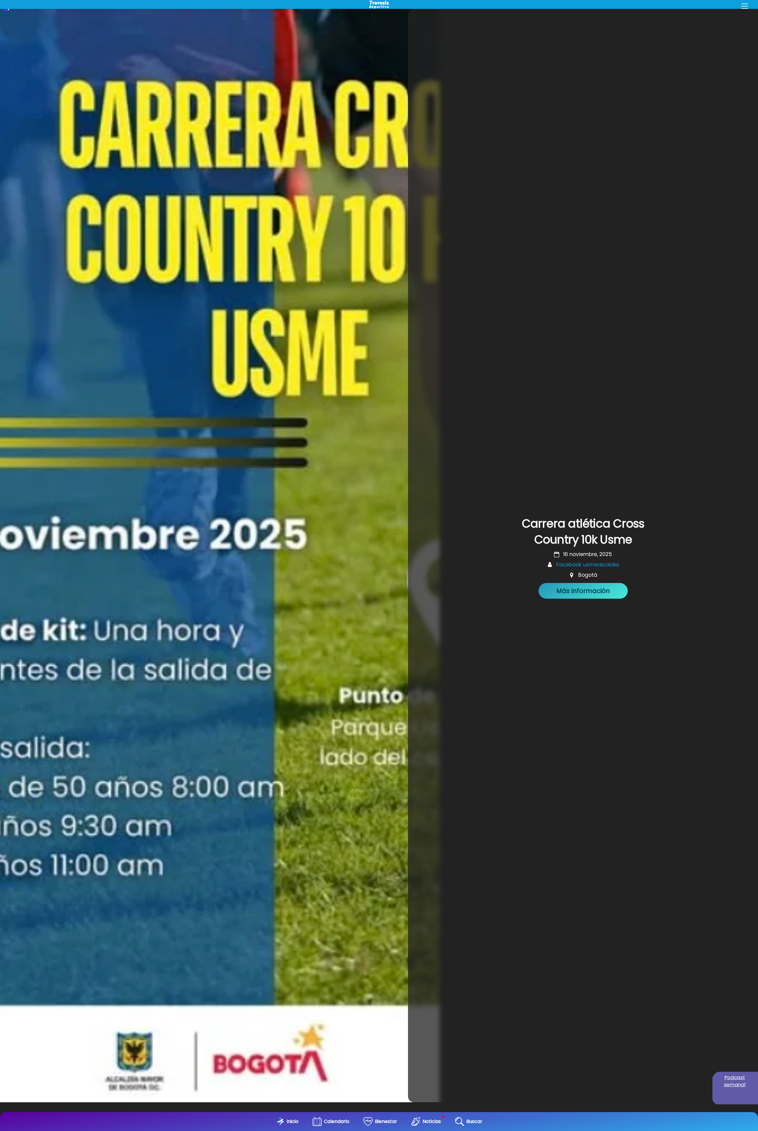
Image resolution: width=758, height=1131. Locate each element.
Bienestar (386, 1121)
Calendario (336, 1121)
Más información (583, 591)
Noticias (432, 1121)
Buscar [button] (474, 1121)
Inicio (292, 1121)
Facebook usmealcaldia (587, 564)
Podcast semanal (735, 1081)
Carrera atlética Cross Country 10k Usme (583, 531)
